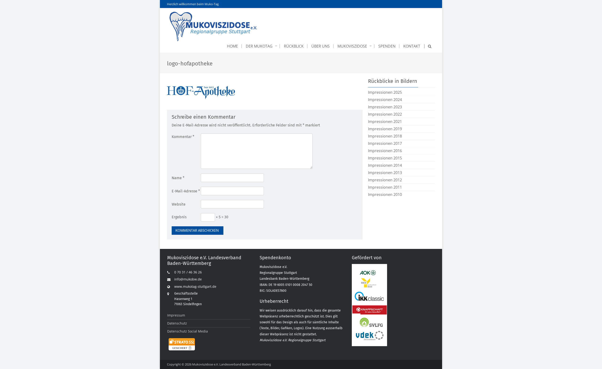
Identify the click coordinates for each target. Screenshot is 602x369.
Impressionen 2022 (385, 114)
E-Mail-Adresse (186, 191)
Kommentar (183, 136)
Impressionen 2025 (385, 92)
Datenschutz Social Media (187, 331)
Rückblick (294, 46)
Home (232, 46)
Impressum (176, 315)
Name (178, 178)
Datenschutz (177, 323)
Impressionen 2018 (385, 136)
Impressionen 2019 (385, 128)
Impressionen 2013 (385, 172)
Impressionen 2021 (385, 121)
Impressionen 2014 (385, 165)
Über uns (320, 46)
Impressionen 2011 (385, 187)
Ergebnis (179, 217)
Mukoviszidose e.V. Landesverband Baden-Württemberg (231, 364)
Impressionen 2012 (385, 179)
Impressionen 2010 (385, 194)
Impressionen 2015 (385, 158)
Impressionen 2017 (385, 143)
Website (179, 204)
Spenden (387, 46)
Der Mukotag (259, 46)
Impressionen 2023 (385, 106)
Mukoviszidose (352, 46)
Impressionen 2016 (385, 150)
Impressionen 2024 (385, 99)
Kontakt (411, 46)
